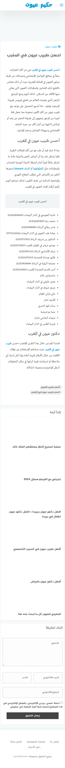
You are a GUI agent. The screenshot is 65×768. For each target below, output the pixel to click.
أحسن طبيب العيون (50, 387)
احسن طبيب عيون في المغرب (45, 392)
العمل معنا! (16, 742)
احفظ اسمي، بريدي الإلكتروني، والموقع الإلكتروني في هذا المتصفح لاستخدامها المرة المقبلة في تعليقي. (33, 705)
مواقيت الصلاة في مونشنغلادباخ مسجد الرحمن (55, 26)
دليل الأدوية (34, 747)
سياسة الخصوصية (36, 742)
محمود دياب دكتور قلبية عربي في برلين (38, 27)
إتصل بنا (54, 742)
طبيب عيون (51, 47)
